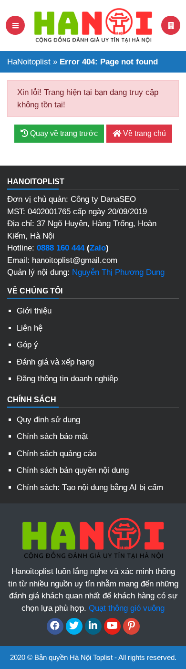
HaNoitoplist (29, 61)
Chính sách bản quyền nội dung (73, 470)
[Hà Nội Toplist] (93, 24)
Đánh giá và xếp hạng (55, 361)
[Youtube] (112, 626)
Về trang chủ (143, 133)
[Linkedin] (93, 626)
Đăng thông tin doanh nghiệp (67, 378)
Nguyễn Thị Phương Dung (118, 272)
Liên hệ (29, 328)
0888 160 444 (60, 247)
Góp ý (27, 344)
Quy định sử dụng (48, 419)
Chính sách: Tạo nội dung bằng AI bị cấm (90, 487)
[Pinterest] (131, 626)
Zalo (98, 247)
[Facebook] (55, 626)
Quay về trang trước (63, 133)
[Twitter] (74, 626)
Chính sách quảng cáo (56, 453)
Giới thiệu (34, 310)
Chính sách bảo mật (52, 436)
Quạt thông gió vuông (127, 608)
